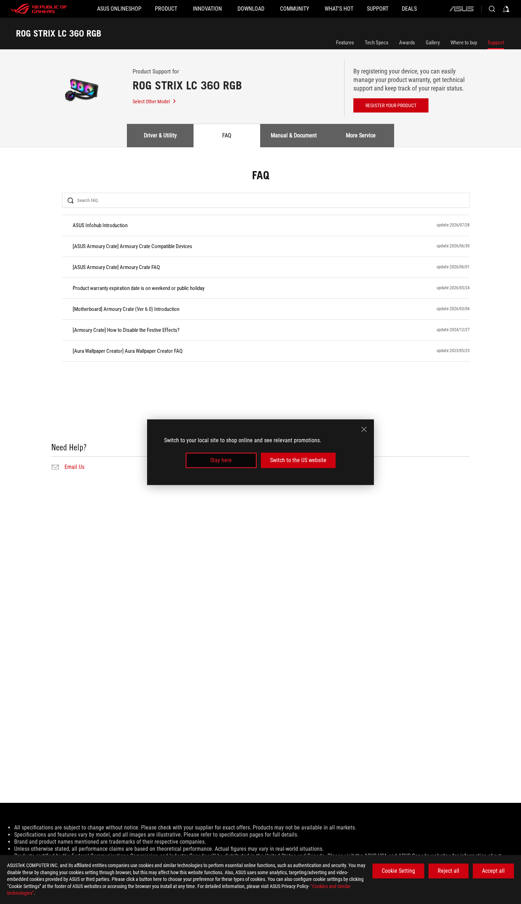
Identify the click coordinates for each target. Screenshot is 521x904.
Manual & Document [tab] (294, 135)
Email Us (74, 467)
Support (496, 42)
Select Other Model (151, 101)
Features (345, 42)
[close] (364, 429)
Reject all (448, 870)
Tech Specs (376, 42)
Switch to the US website (298, 460)
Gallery (433, 42)
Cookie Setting (398, 870)
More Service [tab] (361, 135)
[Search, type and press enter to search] (492, 8)
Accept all (493, 870)
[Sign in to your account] (506, 9)
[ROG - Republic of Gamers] (39, 9)
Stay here (221, 460)
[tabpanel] (260, 321)
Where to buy (463, 42)
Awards (407, 42)
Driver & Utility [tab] (160, 135)
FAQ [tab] (226, 135)
